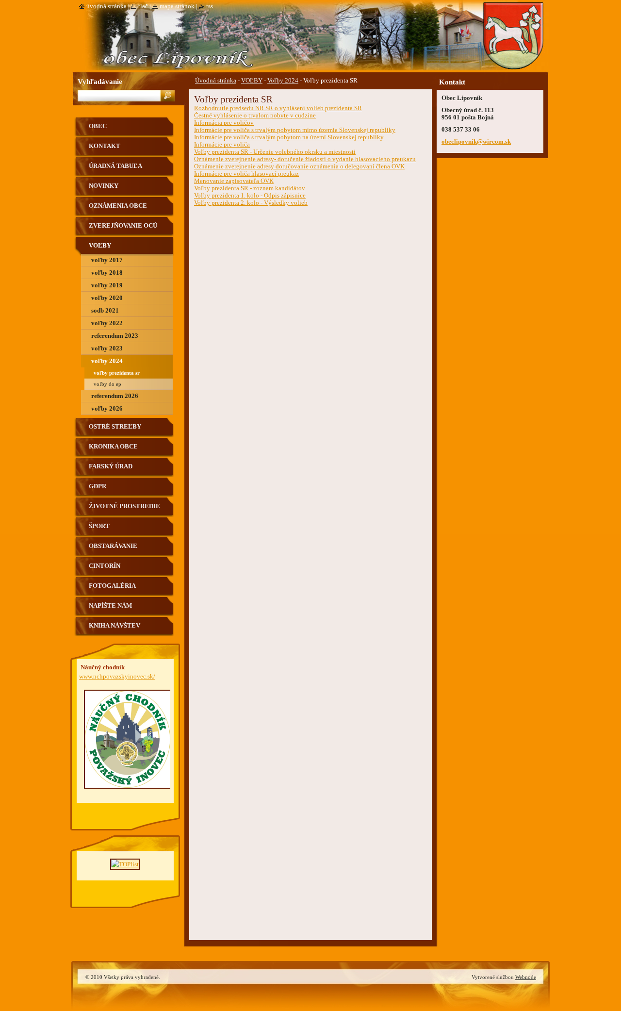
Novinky (103, 185)
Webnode (525, 977)
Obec (98, 126)
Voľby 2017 (107, 260)
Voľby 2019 (107, 285)
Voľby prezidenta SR (117, 373)
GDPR (97, 486)
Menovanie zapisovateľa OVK (234, 181)
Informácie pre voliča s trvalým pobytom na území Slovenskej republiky (289, 137)
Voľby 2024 (282, 80)
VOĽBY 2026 (107, 408)
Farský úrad (110, 466)
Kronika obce (113, 446)
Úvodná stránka (215, 80)
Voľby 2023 (107, 348)
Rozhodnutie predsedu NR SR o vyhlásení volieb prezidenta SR (278, 108)
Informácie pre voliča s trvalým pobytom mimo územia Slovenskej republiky (294, 130)
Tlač (143, 6)
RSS (209, 6)
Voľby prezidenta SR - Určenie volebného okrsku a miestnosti (275, 152)
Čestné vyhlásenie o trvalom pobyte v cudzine (255, 115)
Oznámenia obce (118, 205)
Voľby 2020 (107, 298)
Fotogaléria (112, 585)
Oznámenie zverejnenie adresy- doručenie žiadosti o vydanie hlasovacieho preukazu (305, 159)
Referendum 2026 (114, 396)
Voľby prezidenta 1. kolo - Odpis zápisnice (250, 195)
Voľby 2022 (107, 323)
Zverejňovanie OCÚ (123, 225)
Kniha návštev (114, 625)
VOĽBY (251, 80)
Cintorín (104, 566)
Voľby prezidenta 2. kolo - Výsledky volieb (251, 202)
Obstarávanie (113, 546)
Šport (99, 526)
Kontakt (104, 146)
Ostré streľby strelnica (115, 430)
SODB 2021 (105, 310)
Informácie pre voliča (222, 144)
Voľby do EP (107, 384)
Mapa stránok (177, 6)
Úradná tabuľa (115, 166)
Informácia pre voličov (224, 122)
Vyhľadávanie (100, 81)
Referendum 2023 (114, 335)
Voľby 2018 (107, 272)
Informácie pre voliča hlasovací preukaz (246, 173)
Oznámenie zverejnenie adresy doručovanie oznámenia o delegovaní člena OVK (299, 166)
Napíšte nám (110, 605)
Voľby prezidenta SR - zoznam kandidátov (249, 188)
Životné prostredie (124, 506)
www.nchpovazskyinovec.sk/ (117, 676)
